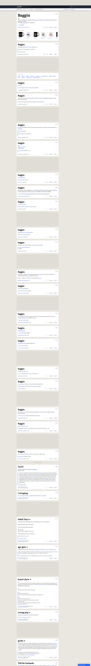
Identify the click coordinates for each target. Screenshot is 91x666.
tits (24, 330)
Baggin (19, 27)
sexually (26, 232)
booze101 (22, 154)
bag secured (24, 371)
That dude (20, 206)
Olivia (21, 251)
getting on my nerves (21, 146)
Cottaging (19, 497)
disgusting (23, 317)
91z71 (21, 182)
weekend (27, 247)
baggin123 (22, 418)
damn (20, 290)
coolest (26, 206)
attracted (30, 232)
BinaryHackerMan (24, 606)
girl (37, 47)
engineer (40, 274)
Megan (19, 426)
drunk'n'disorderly (23, 280)
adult (27, 615)
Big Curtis (22, 335)
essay (42, 473)
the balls (23, 177)
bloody (30, 654)
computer (40, 584)
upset (23, 148)
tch (21, 234)
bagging (23, 76)
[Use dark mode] (73, 7)
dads (54, 316)
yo (19, 373)
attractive (22, 232)
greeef (23, 497)
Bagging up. (38, 76)
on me (29, 150)
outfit (34, 343)
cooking (23, 320)
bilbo (24, 101)
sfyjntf (22, 137)
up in (26, 536)
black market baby (23, 322)
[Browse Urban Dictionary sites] (20, 7)
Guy (19, 49)
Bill (19, 555)
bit (26, 290)
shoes (22, 345)
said (25, 538)
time (39, 278)
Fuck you (46, 555)
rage (28, 98)
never (54, 644)
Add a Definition (66, 9)
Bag (18, 127)
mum (20, 320)
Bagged (21, 127)
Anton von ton (23, 293)
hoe (30, 49)
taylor (20, 179)
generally (39, 245)
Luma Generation (23, 196)
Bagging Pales (29, 77)
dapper (22, 343)
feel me (30, 373)
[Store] (71, 7)
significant (22, 454)
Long (28, 469)
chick (29, 87)
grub (21, 288)
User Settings (72, 9)
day (35, 245)
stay (21, 131)
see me (26, 194)
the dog (23, 619)
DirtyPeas (22, 104)
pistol (43, 101)
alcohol (28, 275)
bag (55, 20)
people (34, 589)
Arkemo (22, 237)
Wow (19, 456)
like (43, 190)
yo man (20, 333)
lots (21, 204)
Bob (19, 594)
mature (47, 549)
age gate (19, 557)
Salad (20, 538)
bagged (23, 133)
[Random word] (69, 6)
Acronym (19, 469)
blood (32, 531)
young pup (19, 619)
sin (21, 274)
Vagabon (22, 54)
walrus (37, 20)
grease (24, 22)
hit (20, 177)
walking (32, 87)
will (23, 179)
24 (26, 371)
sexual (29, 495)
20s (37, 615)
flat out (30, 47)
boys (21, 415)
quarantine (31, 386)
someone (21, 384)
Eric (21, 209)
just (23, 617)
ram (46, 428)
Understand (34, 469)
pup (27, 617)
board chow (19, 606)
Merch (56, 27)
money (25, 204)
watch (55, 549)
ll (34, 412)
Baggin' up (32, 76)
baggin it (27, 76)
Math (26, 477)
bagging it (23, 77)
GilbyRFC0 (23, 540)
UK (52, 643)
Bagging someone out (37, 77)
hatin (19, 145)
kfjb (21, 388)
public (42, 495)
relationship (20, 128)
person (22, 615)
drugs (30, 454)
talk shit (20, 85)
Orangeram (22, 430)
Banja (22, 557)
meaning (19, 343)
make (20, 204)
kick (30, 194)
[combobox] (47, 7)
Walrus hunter (23, 27)
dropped (53, 646)
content (39, 549)
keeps (24, 150)
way (35, 317)
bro (40, 278)
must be (32, 206)
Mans (37, 386)
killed (37, 101)
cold (29, 531)
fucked (23, 386)
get (24, 179)
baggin (19, 76)
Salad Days (19, 540)
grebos (33, 654)
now (28, 654)
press (56, 643)
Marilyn (22, 90)
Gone (20, 25)
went (25, 415)
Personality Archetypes (38, 9)
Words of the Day (19, 9)
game (27, 47)
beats (22, 412)
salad (20, 529)
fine (25, 290)
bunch (24, 426)
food (23, 288)
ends (42, 98)
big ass (19, 330)
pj (32, 245)
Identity (31, 9)
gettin (19, 177)
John (19, 87)
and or (22, 330)
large (37, 373)
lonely (36, 384)
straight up (25, 234)
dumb (32, 191)
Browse (24, 9)
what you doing (22, 247)
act (19, 495)
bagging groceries (44, 76)
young (25, 617)
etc (27, 288)
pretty (45, 194)
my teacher (21, 150)
